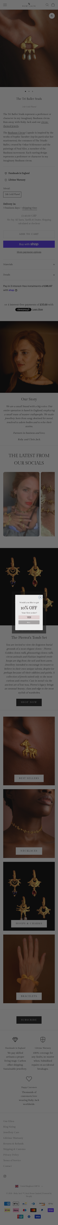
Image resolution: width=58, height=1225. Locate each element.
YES (29, 617)
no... (29, 622)
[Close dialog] (40, 597)
